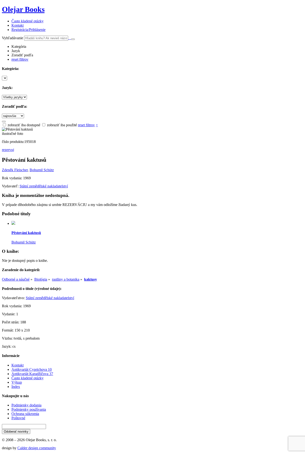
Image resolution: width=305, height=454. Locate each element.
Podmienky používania (28, 409)
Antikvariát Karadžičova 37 (32, 374)
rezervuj (8, 150)
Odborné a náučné (16, 279)
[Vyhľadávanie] (73, 39)
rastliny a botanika (65, 279)
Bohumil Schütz (42, 170)
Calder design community (36, 448)
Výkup (16, 382)
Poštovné (18, 418)
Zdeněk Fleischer (15, 170)
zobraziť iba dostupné (23, 125)
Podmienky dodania (26, 405)
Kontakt (17, 365)
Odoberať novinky (16, 431)
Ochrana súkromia (25, 414)
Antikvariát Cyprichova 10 (31, 369)
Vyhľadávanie (12, 38)
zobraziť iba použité (61, 125)
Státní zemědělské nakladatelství (44, 186)
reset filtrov (19, 59)
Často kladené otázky (27, 378)
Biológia (40, 279)
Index (15, 387)
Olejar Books (23, 9)
